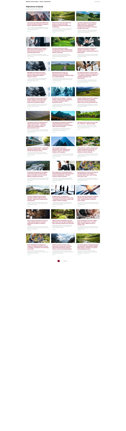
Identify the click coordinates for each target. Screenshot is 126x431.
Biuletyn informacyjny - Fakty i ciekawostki (38, 1)
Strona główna (97, 1)
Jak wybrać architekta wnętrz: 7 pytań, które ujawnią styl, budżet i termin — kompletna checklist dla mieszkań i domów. (38, 149)
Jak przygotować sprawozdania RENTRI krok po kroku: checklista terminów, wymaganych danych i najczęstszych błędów (37, 24)
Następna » (65, 261)
